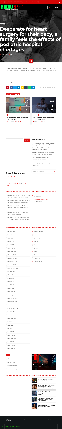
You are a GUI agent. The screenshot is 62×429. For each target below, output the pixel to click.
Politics (36, 255)
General (3, 24)
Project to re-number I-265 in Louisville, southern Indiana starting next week (18, 207)
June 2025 (11, 278)
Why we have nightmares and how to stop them (43, 118)
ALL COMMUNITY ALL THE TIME (20, 2)
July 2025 (11, 275)
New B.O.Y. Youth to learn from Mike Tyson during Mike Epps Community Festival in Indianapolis (44, 163)
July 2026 (11, 234)
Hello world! (39, 196)
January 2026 (12, 255)
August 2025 (11, 271)
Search (7, 137)
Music (35, 362)
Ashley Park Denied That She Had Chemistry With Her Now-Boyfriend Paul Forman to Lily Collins (46, 387)
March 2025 (11, 288)
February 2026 (12, 251)
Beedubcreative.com (38, 419)
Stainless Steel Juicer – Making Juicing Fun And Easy (45, 380)
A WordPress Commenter (14, 177)
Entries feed (11, 362)
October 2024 (12, 305)
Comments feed (12, 365)
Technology (37, 258)
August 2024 (12, 311)
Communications (39, 234)
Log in (10, 359)
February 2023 (12, 318)
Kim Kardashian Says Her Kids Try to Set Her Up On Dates (46, 406)
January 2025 (12, 295)
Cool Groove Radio (39, 365)
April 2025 (11, 285)
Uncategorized (38, 261)
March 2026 (11, 248)
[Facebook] (59, 2)
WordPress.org (12, 369)
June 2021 (11, 325)
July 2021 (10, 321)
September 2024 (13, 308)
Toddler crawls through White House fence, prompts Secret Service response (45, 399)
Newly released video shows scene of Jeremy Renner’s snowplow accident (46, 393)
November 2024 (12, 301)
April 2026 (11, 244)
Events (36, 241)
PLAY (55, 7)
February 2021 (12, 338)
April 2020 (11, 342)
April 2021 (11, 332)
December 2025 (12, 258)
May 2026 (11, 241)
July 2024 (11, 315)
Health (36, 251)
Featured (36, 244)
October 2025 (12, 265)
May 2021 (10, 328)
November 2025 (12, 261)
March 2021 (11, 335)
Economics (37, 238)
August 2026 (11, 231)
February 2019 (12, 348)
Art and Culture (38, 231)
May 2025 (11, 281)
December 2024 (12, 298)
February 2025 (12, 291)
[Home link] (12, 7)
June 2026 (11, 238)
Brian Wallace (16, 82)
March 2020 (11, 345)
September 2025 (13, 268)
